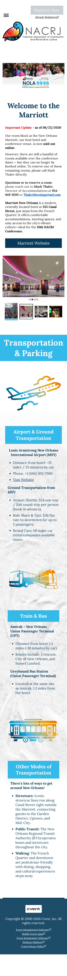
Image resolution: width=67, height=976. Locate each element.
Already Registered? (47, 17)
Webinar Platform (32, 942)
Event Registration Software (32, 938)
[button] (5, 15)
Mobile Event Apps (32, 933)
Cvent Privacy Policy (32, 946)
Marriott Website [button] (33, 243)
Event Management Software (32, 929)
